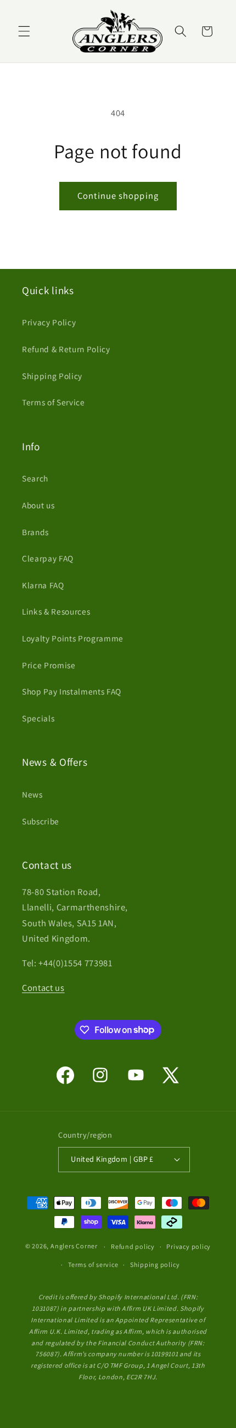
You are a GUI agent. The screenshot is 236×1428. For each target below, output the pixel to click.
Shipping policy (155, 1264)
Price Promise (49, 664)
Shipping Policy (52, 375)
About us (38, 505)
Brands (35, 531)
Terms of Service (53, 402)
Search (35, 478)
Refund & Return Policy (66, 348)
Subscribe (40, 821)
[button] (24, 31)
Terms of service (93, 1264)
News (32, 794)
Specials (38, 718)
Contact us (43, 988)
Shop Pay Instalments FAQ (71, 691)
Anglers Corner (74, 1246)
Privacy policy (188, 1246)
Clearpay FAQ (48, 558)
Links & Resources (56, 611)
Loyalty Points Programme (72, 638)
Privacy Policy (49, 322)
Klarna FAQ (43, 585)
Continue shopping (118, 196)
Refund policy (133, 1246)
